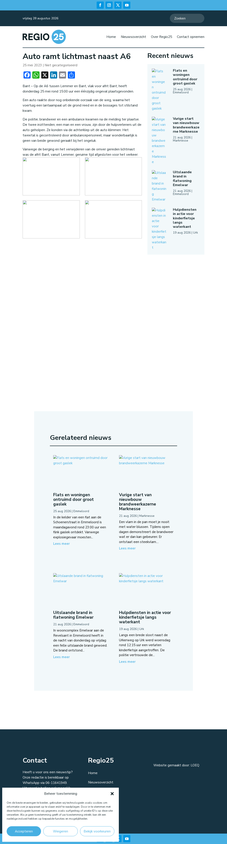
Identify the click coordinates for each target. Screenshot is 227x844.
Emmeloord (181, 92)
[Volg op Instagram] (109, 5)
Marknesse (180, 140)
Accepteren (24, 831)
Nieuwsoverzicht (133, 37)
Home (111, 37)
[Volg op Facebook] (100, 5)
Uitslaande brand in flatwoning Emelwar (182, 178)
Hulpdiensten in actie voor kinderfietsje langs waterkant (184, 218)
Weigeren (60, 831)
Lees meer (61, 543)
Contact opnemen (190, 37)
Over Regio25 (161, 37)
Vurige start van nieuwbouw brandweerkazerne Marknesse (186, 125)
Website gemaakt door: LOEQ (176, 765)
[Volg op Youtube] (126, 5)
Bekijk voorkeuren (97, 831)
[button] (112, 793)
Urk (195, 232)
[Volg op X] (117, 5)
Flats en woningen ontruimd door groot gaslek (185, 77)
